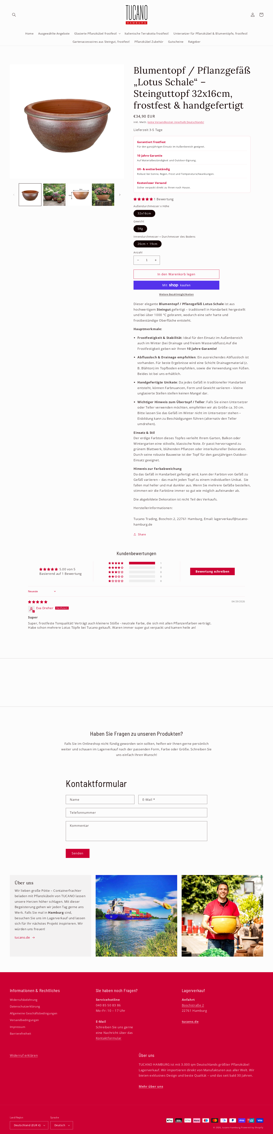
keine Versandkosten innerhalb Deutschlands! (176, 122)
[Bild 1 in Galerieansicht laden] (30, 195)
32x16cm (144, 213)
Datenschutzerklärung (25, 1006)
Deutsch (59, 1125)
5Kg (140, 228)
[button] (14, 14)
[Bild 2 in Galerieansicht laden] (54, 195)
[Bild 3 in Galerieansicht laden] (79, 195)
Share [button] (142, 534)
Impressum (17, 1027)
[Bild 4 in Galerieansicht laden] (103, 195)
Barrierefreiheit (20, 1033)
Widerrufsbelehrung (24, 1000)
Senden (77, 853)
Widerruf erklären (24, 1055)
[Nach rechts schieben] (120, 195)
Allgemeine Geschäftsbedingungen (34, 1013)
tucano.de (22, 937)
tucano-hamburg (231, 1127)
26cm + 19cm (147, 244)
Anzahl (138, 252)
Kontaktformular (108, 1038)
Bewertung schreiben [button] (212, 571)
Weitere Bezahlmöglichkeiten (176, 294)
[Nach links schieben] (14, 195)
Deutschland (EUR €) (27, 1125)
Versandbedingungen (24, 1020)
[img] (37, 602)
